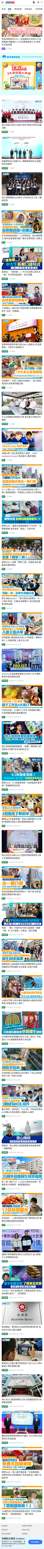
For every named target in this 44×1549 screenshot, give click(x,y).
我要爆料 (25, 1534)
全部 (9, 9)
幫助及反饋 (25, 1530)
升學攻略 (38, 9)
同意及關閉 (35, 1542)
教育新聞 (18, 9)
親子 (3, 242)
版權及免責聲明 (27, 1526)
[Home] (10, 2)
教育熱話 (28, 9)
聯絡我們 (5, 1526)
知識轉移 (5, 278)
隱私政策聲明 (6, 1534)
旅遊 (3, 48)
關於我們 (5, 1530)
